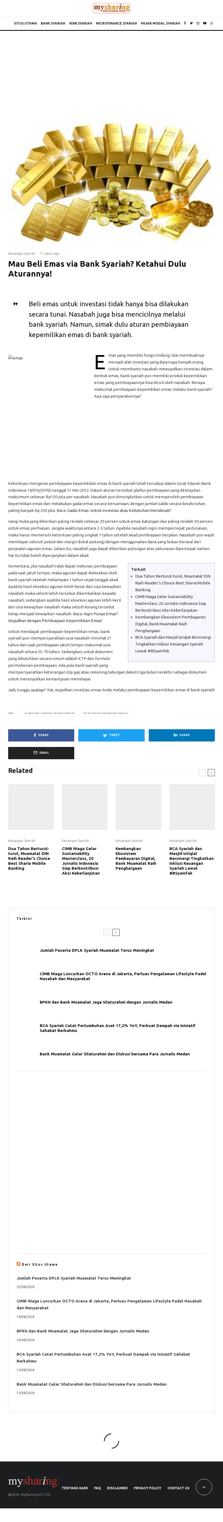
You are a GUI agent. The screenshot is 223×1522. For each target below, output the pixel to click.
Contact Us (178, 1488)
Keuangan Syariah (21, 253)
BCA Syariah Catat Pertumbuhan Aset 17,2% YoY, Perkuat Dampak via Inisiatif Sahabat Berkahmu (118, 1028)
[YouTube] (204, 23)
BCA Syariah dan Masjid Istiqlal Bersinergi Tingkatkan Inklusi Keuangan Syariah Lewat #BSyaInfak (173, 644)
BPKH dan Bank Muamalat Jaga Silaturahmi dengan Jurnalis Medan (106, 1002)
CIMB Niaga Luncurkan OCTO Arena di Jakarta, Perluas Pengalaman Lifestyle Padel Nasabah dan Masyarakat (123, 976)
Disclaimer (117, 1488)
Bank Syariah (53, 23)
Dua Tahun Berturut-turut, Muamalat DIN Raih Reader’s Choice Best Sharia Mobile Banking (172, 583)
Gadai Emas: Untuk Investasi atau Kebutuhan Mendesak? (119, 510)
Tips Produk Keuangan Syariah (106, 713)
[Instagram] (198, 23)
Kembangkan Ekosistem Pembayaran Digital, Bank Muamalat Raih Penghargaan (170, 624)
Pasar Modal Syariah (160, 23)
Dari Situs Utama (40, 1264)
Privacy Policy (147, 1488)
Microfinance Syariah (116, 23)
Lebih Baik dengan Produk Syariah (50, 713)
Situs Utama (25, 23)
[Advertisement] (111, 72)
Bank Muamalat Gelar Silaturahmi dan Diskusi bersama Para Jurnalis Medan (115, 1054)
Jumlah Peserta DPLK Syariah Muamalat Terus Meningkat (97, 950)
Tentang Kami (75, 1488)
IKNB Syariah (80, 23)
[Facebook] (185, 23)
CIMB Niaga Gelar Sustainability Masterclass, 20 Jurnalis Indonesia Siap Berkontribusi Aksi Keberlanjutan (170, 603)
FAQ (97, 1488)
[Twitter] (191, 23)
